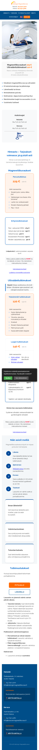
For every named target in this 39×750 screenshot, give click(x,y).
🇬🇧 (21, 17)
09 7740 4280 (22, 8)
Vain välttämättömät (21, 378)
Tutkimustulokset (24, 13)
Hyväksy (8, 378)
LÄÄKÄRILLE (19, 592)
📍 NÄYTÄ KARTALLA (13, 698)
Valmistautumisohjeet (19, 269)
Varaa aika (27, 17)
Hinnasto (6, 13)
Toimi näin (14, 13)
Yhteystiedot (13, 17)
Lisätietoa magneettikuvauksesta (19, 272)
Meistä (33, 13)
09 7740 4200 (22, 6)
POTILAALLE (19, 585)
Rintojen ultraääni (17, 362)
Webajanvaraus (18, 469)
